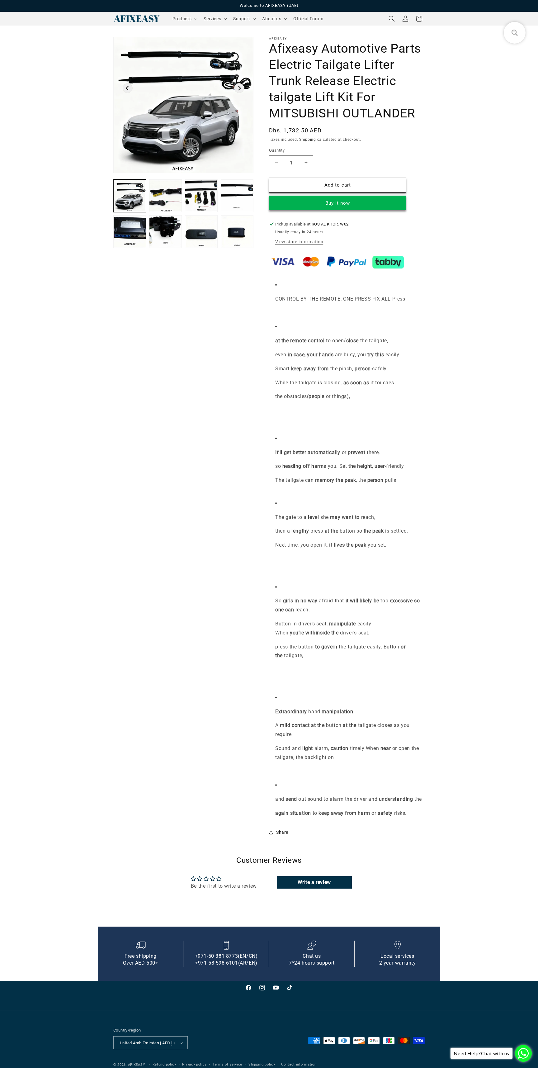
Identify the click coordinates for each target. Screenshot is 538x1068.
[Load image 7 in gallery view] (201, 231)
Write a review (314, 882)
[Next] (239, 88)
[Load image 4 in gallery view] (237, 195)
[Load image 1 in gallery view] (129, 195)
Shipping (307, 139)
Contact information (298, 1064)
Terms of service (227, 1064)
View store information (299, 241)
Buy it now (338, 203)
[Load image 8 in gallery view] (237, 231)
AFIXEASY (136, 1065)
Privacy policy (194, 1064)
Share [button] (282, 832)
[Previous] (128, 88)
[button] (184, 18)
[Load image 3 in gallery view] (201, 195)
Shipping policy (261, 1064)
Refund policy (164, 1064)
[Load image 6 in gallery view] (165, 231)
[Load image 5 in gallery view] (129, 231)
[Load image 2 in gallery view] (165, 195)
